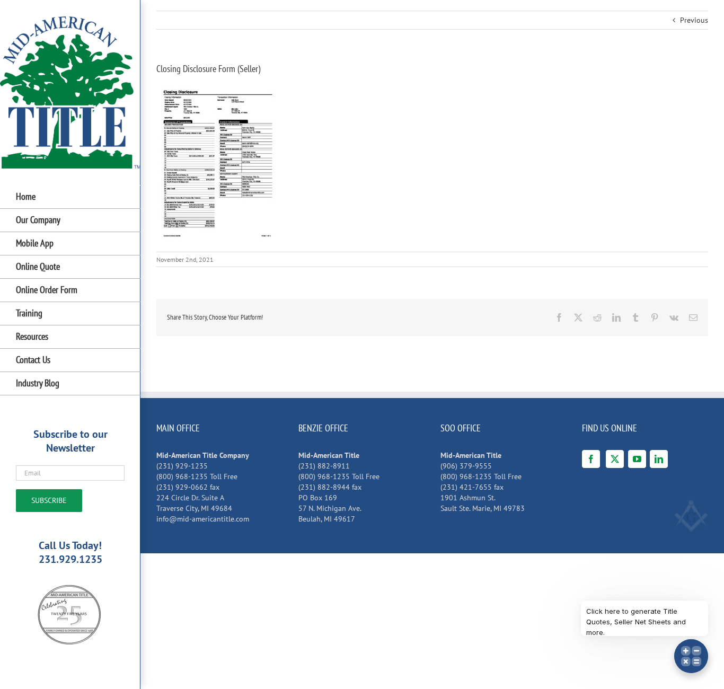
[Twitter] (615, 459)
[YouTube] (637, 459)
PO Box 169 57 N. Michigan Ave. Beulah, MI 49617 (329, 508)
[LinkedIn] (659, 459)
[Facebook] (591, 459)
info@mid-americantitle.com (202, 519)
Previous (694, 20)
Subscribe (49, 500)
